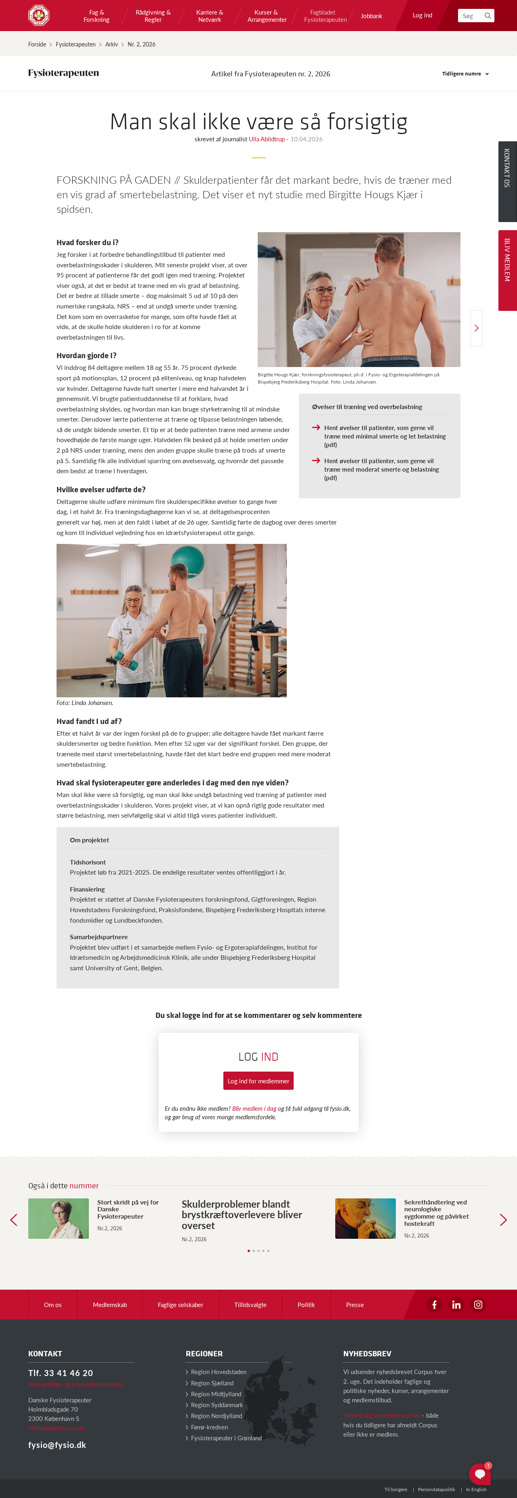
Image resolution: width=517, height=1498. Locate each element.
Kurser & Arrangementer (266, 15)
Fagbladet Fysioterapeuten (322, 15)
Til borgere (396, 1489)
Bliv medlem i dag (254, 1108)
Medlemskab (110, 1304)
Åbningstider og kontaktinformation (75, 1384)
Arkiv (111, 44)
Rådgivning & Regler (153, 15)
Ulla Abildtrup (267, 138)
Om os (53, 1304)
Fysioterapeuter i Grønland (225, 1437)
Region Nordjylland (215, 1415)
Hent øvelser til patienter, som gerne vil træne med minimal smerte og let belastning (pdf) (385, 436)
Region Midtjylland (215, 1393)
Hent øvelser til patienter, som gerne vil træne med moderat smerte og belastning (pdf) (381, 469)
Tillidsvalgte (250, 1304)
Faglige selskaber (180, 1304)
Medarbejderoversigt (56, 1427)
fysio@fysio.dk (57, 1444)
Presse (355, 1304)
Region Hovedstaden (217, 1371)
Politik (306, 1304)
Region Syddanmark (216, 1404)
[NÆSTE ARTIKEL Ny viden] (477, 328)
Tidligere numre (462, 73)
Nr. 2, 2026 (142, 44)
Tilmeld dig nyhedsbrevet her (381, 1415)
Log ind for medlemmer (258, 1080)
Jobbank (371, 15)
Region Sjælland (211, 1382)
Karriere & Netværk (209, 15)
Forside (37, 44)
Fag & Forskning (96, 15)
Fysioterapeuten (76, 44)
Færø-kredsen (208, 1426)
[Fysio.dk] (38, 15)
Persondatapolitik (436, 1489)
